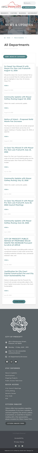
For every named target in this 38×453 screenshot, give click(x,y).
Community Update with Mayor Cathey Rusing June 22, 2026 (17, 222)
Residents (4, 13)
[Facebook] (7, 361)
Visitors (13, 13)
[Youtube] (15, 361)
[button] (19, 301)
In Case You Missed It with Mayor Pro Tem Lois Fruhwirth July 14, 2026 (19, 150)
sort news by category (15, 56)
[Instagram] (11, 361)
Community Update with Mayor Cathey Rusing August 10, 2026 (17, 98)
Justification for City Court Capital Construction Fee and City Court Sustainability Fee (19, 273)
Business (22, 13)
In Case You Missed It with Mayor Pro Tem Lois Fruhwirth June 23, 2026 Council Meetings (19, 203)
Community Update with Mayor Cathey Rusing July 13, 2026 (17, 179)
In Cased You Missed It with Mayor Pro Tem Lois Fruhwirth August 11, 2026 (17, 68)
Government (32, 13)
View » (6, 85)
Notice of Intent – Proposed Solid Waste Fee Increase (18, 120)
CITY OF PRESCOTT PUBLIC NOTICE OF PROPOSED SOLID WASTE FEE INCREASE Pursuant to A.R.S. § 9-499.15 (18, 242)
